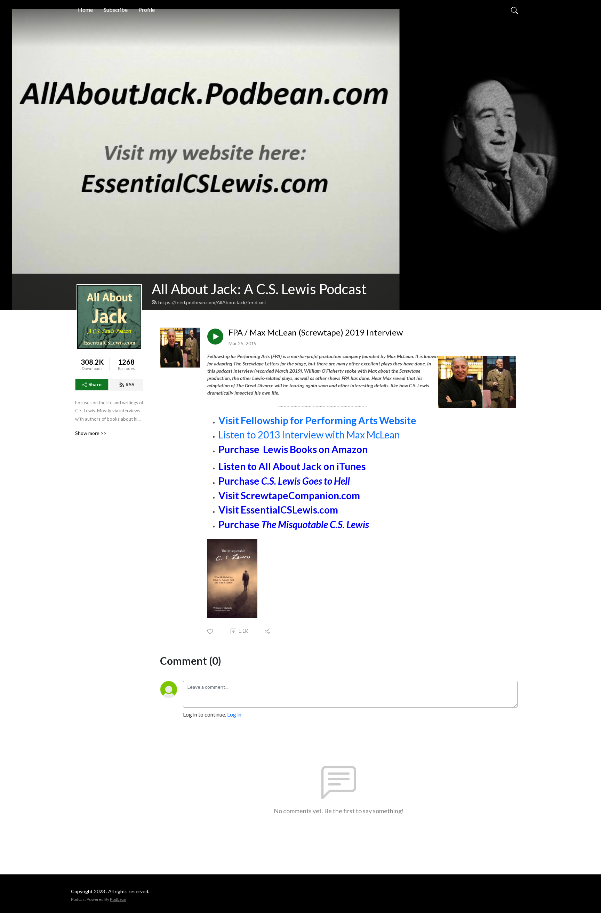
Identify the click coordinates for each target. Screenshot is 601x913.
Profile (146, 9)
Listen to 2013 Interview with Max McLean (309, 435)
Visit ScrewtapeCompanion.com (289, 495)
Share (95, 384)
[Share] (268, 631)
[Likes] (211, 631)
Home (85, 9)
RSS (130, 384)
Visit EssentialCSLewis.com (278, 510)
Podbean (118, 899)
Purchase (238, 481)
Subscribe (116, 9)
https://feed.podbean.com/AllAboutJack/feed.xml (212, 302)
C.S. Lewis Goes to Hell (304, 481)
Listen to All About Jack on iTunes (292, 466)
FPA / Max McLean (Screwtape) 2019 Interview (316, 332)
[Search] (514, 10)
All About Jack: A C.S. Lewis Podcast (259, 289)
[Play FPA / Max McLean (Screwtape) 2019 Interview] (215, 337)
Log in (234, 714)
